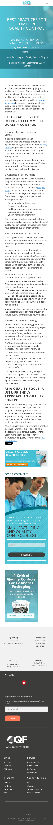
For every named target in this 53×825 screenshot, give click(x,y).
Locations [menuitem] (7, 766)
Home (25, 51)
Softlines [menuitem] (7, 783)
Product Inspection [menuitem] (34, 762)
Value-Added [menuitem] (32, 772)
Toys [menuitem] (5, 793)
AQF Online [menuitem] (8, 769)
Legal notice (26, 814)
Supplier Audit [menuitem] (32, 766)
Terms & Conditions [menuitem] (34, 789)
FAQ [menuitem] (28, 783)
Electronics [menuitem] (8, 789)
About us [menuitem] (7, 762)
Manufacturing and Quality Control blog (25, 57)
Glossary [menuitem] (30, 786)
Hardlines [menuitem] (7, 786)
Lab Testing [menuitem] (31, 769)
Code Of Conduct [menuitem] (33, 793)
